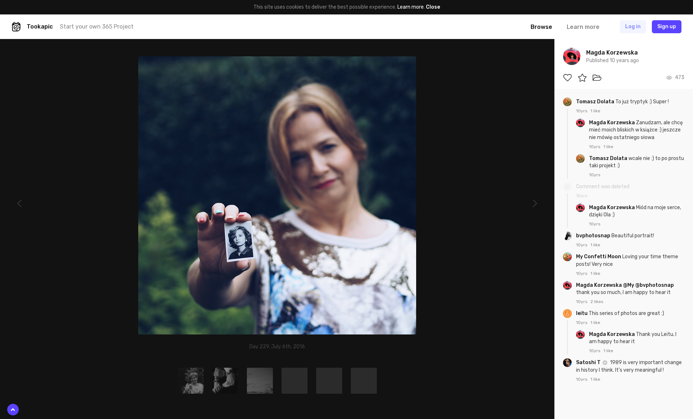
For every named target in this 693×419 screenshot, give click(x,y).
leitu (582, 313)
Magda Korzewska (612, 123)
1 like (595, 110)
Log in (633, 26)
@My (628, 285)
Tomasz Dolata (595, 102)
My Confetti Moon (599, 257)
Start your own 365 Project (97, 26)
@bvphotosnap (654, 285)
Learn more (410, 7)
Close (433, 7)
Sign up (666, 26)
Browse (541, 26)
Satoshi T (589, 362)
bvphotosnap (593, 236)
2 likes (596, 301)
